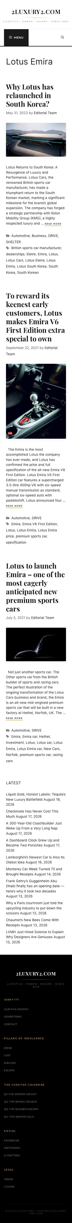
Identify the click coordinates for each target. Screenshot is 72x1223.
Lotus (53, 254)
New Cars (52, 749)
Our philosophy (16, 1009)
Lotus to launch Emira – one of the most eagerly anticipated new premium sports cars (35, 587)
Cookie (9, 1186)
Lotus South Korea (32, 266)
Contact (10, 1024)
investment (15, 743)
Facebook (11, 1140)
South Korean (28, 272)
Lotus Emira (26, 530)
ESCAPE (9, 1070)
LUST (7, 1055)
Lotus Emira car (29, 749)
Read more (53, 224)
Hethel (44, 737)
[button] (62, 38)
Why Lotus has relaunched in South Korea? (30, 95)
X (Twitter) (12, 1155)
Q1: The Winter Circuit (20, 1094)
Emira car (29, 737)
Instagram (12, 1147)
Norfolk (12, 755)
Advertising (13, 1016)
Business (39, 236)
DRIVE (53, 236)
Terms (8, 1179)
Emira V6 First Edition (39, 524)
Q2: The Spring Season (20, 1101)
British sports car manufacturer (36, 248)
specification (16, 542)
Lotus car (44, 743)
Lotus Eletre (35, 260)
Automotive (20, 236)
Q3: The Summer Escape (21, 1109)
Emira (42, 254)
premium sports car (31, 536)
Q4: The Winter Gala (19, 1116)
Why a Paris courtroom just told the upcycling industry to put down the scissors (34, 908)
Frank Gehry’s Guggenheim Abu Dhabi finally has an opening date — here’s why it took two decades (35, 886)
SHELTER (13, 242)
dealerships (15, 254)
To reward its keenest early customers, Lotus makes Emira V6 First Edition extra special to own (35, 317)
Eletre (31, 254)
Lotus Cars (14, 260)
